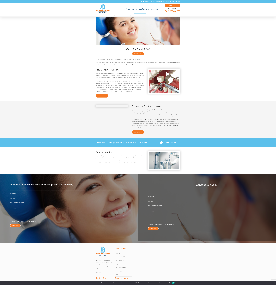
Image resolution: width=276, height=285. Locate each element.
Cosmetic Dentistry (121, 256)
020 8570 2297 (140, 114)
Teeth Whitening (120, 260)
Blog (117, 274)
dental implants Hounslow (151, 119)
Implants (118, 253)
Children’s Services (120, 271)
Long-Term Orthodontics (122, 264)
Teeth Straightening (121, 267)
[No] (274, 283)
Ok (173, 282)
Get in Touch (172, 5)
